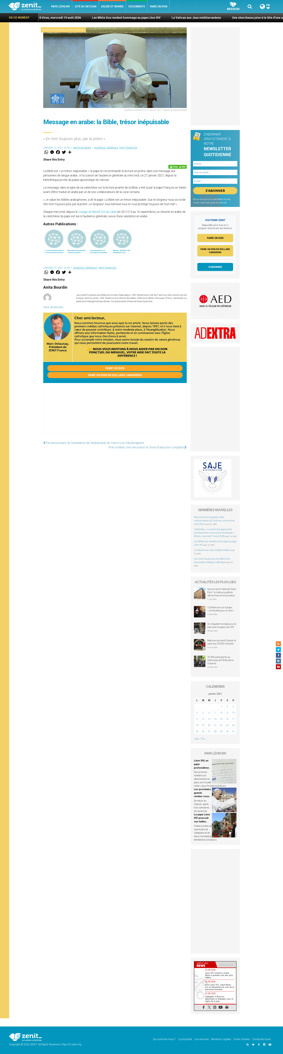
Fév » (203, 739)
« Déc (196, 739)
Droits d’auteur (242, 1039)
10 (233, 712)
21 (215, 725)
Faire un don (158, 6)
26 (203, 731)
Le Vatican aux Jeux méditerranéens (147, 17)
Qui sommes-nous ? (164, 1039)
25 (197, 731)
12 (203, 719)
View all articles (53, 307)
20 (209, 725)
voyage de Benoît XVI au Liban (97, 211)
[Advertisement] (115, 411)
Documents (137, 6)
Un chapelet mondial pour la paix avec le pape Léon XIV (221, 626)
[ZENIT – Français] (29, 6)
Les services (201, 1039)
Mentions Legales (221, 1039)
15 (221, 719)
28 (215, 731)
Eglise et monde (112, 6)
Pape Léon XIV (60, 6)
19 (203, 725)
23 (227, 725)
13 (209, 719)
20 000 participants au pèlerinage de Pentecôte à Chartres (220, 660)
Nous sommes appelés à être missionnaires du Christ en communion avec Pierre (214, 520)
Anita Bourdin (82, 147)
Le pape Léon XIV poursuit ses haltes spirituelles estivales (202, 821)
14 (215, 719)
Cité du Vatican (85, 6)
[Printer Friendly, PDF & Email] (177, 167)
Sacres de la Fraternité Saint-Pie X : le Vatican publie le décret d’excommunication (221, 592)
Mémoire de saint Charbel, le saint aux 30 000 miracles (221, 642)
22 (221, 725)
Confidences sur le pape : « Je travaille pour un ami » (220, 609)
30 (227, 731)
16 (227, 719)
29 (221, 731)
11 (197, 719)
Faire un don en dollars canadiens (115, 375)
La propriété (185, 1039)
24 (233, 725)
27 (209, 731)
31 (233, 731)
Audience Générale (54, 30)
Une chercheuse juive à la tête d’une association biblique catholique (228, 17)
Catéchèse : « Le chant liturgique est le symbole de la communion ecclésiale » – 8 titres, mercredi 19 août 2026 (215, 532)
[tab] (204, 964)
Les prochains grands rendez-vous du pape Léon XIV (202, 796)
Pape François (75, 30)
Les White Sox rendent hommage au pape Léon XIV (77, 17)
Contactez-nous (261, 1039)
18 (197, 725)
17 (233, 719)
